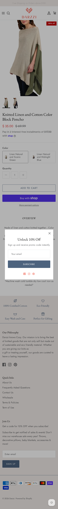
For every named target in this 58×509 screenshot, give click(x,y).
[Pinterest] (33, 274)
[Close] (49, 233)
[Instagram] (29, 274)
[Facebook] (24, 274)
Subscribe (29, 264)
